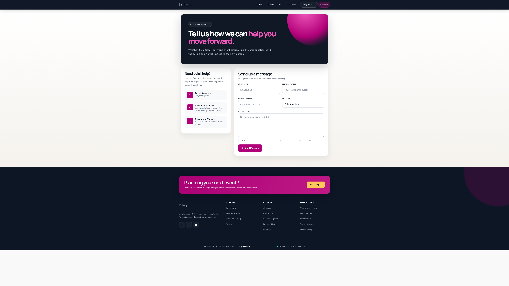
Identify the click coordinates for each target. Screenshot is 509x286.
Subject (286, 99)
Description (244, 111)
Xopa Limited (245, 246)
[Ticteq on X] (189, 225)
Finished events (233, 213)
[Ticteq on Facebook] (182, 225)
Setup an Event (308, 5)
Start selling (314, 185)
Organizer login (306, 213)
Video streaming (233, 219)
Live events (231, 208)
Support (324, 5)
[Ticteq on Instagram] (196, 225)
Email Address (289, 84)
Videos (281, 5)
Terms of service (307, 224)
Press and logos (270, 224)
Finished (292, 5)
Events (271, 5)
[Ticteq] (185, 5)
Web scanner (232, 224)
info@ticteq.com (202, 96)
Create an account (308, 208)
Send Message (251, 148)
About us (267, 208)
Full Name (243, 84)
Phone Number (245, 99)
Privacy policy (306, 229)
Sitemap (267, 229)
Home (261, 5)
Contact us (268, 213)
